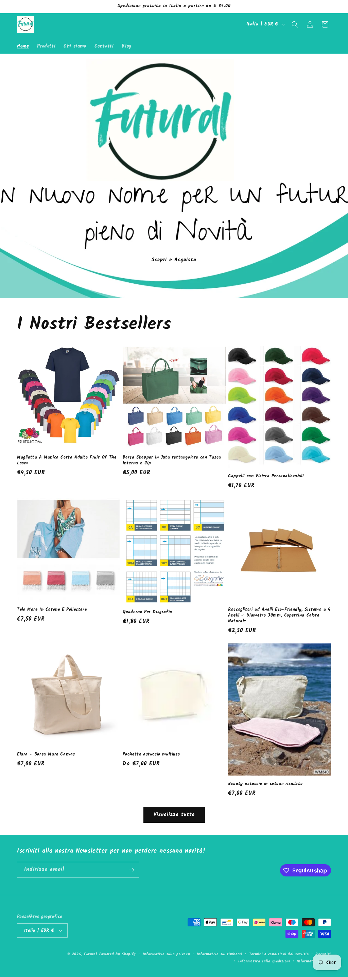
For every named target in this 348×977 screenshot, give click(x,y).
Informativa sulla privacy (166, 954)
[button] (295, 24)
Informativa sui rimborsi (219, 954)
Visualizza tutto (174, 815)
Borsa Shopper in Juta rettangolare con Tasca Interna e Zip (172, 460)
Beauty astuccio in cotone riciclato (265, 784)
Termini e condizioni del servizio (279, 954)
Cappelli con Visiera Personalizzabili (265, 476)
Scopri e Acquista (174, 259)
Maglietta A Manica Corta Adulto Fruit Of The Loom (66, 460)
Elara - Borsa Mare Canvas (46, 755)
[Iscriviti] (131, 870)
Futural (90, 954)
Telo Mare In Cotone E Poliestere (52, 610)
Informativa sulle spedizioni (264, 961)
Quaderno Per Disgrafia (147, 612)
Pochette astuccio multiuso (151, 755)
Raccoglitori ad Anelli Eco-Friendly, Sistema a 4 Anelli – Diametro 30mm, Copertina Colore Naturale (279, 615)
